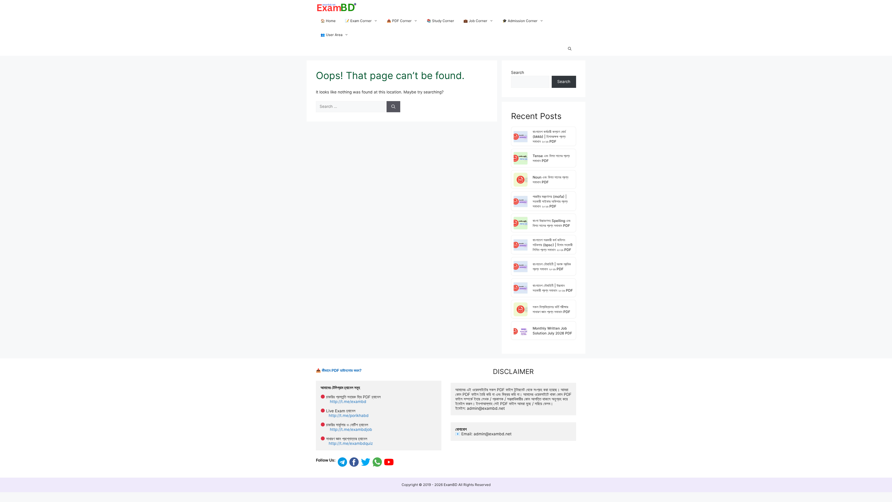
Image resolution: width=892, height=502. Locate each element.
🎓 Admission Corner (520, 21)
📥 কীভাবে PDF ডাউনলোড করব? (339, 370)
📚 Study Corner (440, 21)
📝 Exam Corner (358, 21)
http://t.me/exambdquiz (351, 443)
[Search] (393, 106)
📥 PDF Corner (399, 21)
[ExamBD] (336, 7)
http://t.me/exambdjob (351, 429)
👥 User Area (331, 35)
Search (517, 72)
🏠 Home (328, 21)
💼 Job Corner (475, 21)
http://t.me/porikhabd (349, 415)
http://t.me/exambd (348, 401)
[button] (569, 49)
